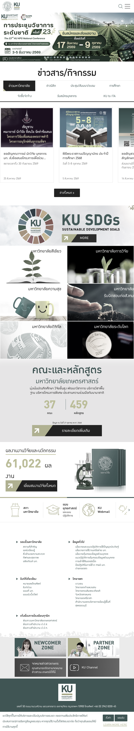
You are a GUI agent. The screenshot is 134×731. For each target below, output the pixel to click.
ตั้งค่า (108, 718)
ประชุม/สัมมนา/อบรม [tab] (83, 85)
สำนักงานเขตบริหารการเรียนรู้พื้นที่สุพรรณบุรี (92, 604)
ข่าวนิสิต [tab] (51, 85)
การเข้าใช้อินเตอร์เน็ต (85, 561)
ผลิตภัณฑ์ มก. (30, 561)
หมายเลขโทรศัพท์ (32, 584)
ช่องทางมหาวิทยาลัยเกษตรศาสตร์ (40, 620)
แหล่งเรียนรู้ (29, 550)
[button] (45, 57)
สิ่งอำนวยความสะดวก (34, 554)
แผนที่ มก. (28, 591)
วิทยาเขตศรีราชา (83, 598)
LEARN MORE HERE (115, 725)
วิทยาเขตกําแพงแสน (85, 587)
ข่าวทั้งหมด (66, 192)
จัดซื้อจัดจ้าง (25, 96)
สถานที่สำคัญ (30, 547)
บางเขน (79, 584)
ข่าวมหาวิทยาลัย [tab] (19, 86)
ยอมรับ (121, 718)
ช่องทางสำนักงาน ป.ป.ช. (35, 624)
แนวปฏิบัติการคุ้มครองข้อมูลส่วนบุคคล (94, 557)
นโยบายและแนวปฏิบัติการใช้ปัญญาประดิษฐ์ (97, 547)
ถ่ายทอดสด (81, 568)
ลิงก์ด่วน (27, 587)
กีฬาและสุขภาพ (31, 557)
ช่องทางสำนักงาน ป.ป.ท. (35, 628)
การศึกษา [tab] (114, 85)
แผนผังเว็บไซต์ (30, 594)
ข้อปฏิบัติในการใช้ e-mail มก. (90, 565)
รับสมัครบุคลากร (67, 96)
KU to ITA (109, 96)
